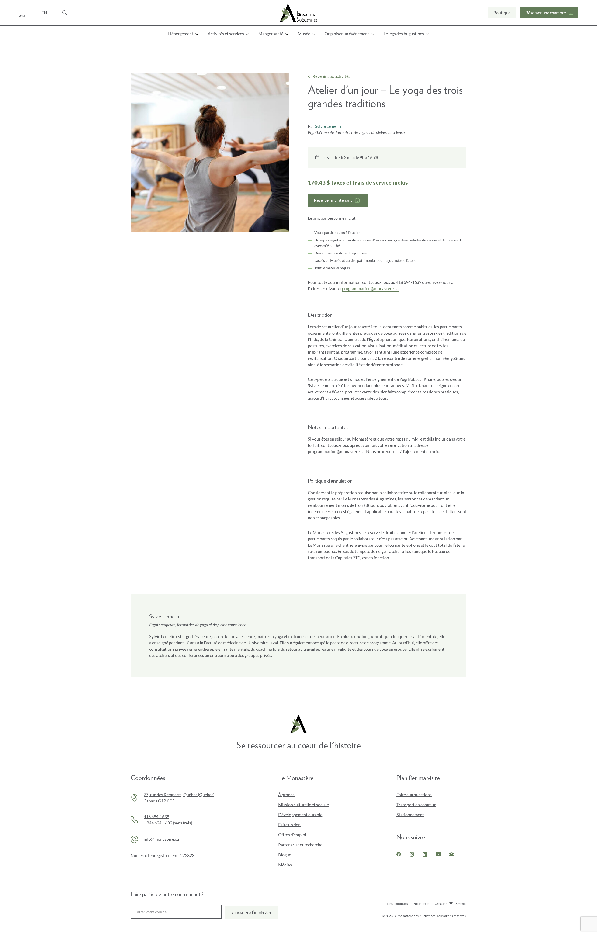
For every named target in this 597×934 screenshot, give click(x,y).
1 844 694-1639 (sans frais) (168, 822)
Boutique (501, 14)
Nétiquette (421, 904)
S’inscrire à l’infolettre (251, 912)
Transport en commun (416, 804)
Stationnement (410, 814)
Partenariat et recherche (300, 844)
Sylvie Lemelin (328, 126)
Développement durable (300, 814)
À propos (286, 794)
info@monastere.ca (161, 839)
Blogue (284, 854)
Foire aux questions (414, 794)
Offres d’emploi (292, 834)
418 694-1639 (156, 816)
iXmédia (460, 904)
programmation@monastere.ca (370, 288)
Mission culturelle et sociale (303, 804)
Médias (285, 864)
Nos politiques (397, 904)
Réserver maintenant (333, 202)
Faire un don (297, 825)
